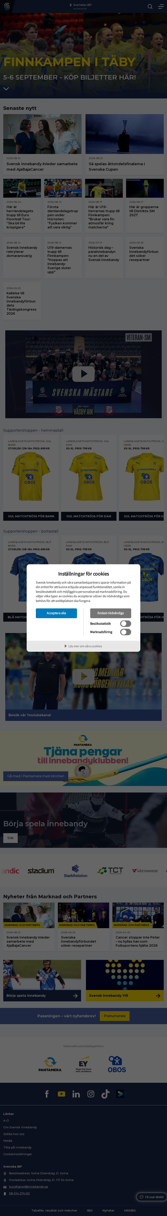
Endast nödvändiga (111, 613)
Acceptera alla (56, 613)
